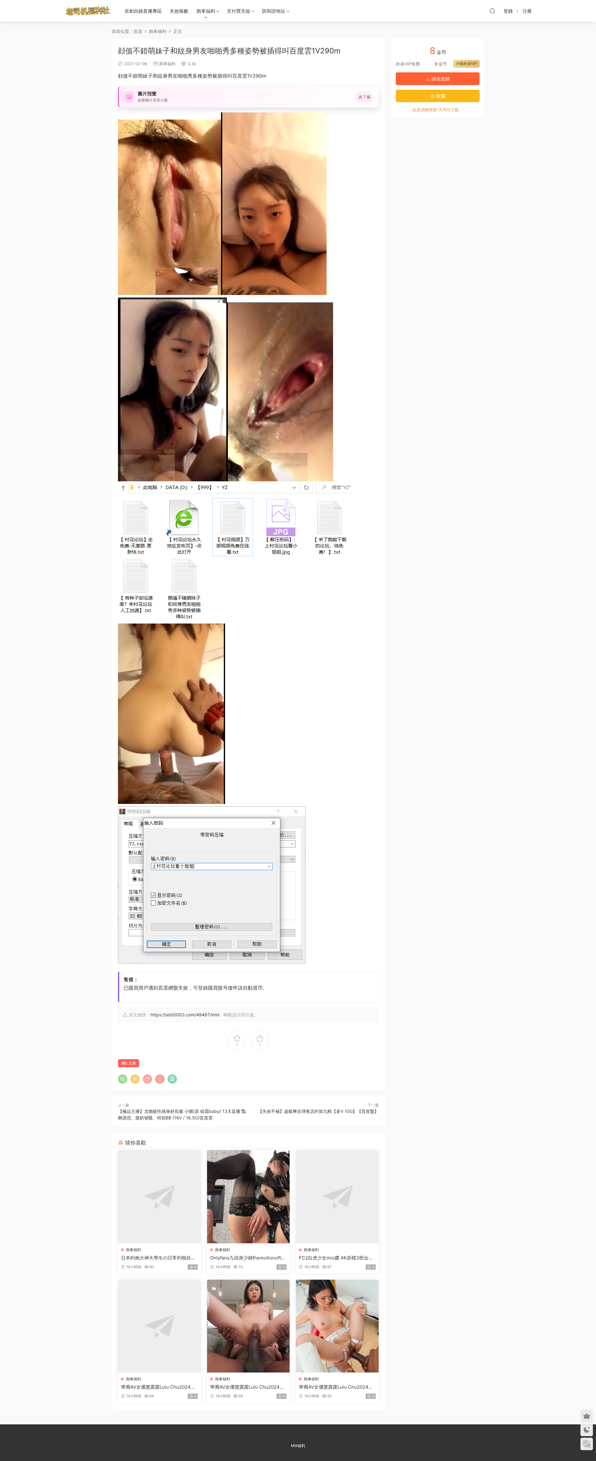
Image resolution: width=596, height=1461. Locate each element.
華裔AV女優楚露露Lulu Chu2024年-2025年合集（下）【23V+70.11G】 (337, 1387)
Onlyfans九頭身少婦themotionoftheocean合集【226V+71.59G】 (248, 1258)
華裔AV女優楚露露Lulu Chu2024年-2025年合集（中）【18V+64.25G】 (248, 1387)
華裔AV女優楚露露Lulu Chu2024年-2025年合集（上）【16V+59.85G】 (159, 1387)
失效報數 (179, 11)
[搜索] (492, 10)
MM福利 (298, 1445)
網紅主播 (128, 1063)
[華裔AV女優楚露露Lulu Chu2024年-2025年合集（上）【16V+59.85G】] (159, 1326)
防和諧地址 (273, 11)
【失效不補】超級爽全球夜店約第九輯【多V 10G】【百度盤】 (318, 1111)
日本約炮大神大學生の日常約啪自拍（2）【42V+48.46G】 (158, 1258)
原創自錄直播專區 (143, 11)
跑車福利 (205, 11)
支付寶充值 (238, 11)
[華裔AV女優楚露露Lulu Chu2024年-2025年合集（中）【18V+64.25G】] (248, 1326)
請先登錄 (440, 79)
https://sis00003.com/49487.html (185, 1014)
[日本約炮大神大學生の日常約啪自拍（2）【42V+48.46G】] (159, 1196)
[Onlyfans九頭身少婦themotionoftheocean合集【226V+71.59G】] (248, 1196)
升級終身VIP (466, 63)
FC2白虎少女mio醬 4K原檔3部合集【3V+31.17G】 (336, 1258)
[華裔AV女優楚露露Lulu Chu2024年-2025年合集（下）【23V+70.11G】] (337, 1326)
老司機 (88, 11)
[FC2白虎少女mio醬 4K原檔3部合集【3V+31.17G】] (337, 1196)
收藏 (440, 96)
